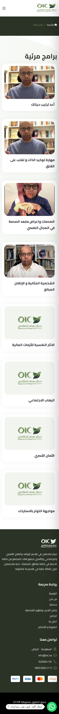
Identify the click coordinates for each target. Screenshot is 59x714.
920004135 (45, 661)
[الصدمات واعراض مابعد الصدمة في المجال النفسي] (29, 199)
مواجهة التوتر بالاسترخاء (36, 511)
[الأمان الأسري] (29, 433)
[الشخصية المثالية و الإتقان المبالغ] (29, 261)
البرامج (53, 615)
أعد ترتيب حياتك (43, 104)
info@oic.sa (45, 655)
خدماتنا (53, 604)
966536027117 (43, 667)
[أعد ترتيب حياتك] (29, 82)
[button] (52, 707)
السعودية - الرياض (42, 649)
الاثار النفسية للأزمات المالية (33, 345)
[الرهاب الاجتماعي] (29, 378)
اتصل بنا (53, 621)
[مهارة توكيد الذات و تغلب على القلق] (29, 137)
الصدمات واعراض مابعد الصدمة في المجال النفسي (32, 224)
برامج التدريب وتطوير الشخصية (41, 610)
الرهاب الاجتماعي (41, 400)
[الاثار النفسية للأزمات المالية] (29, 322)
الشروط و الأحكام (47, 627)
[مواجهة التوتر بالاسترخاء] (29, 488)
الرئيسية (50, 25)
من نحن (53, 598)
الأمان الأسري (44, 455)
